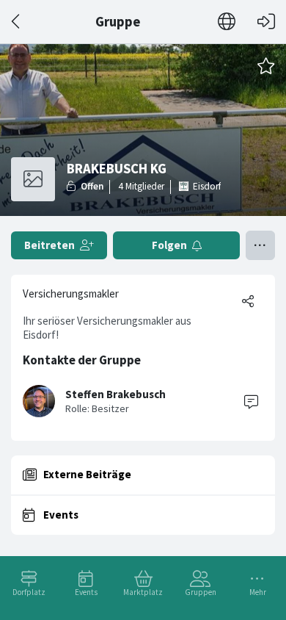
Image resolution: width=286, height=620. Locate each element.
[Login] (266, 21)
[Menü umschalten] (260, 245)
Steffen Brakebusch (115, 394)
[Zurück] (16, 21)
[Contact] (250, 401)
